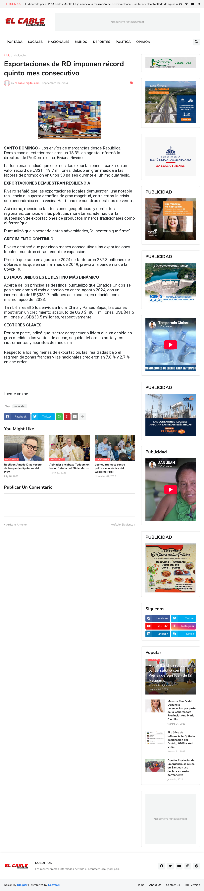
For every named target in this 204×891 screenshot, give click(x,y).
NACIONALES (58, 42)
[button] (196, 42)
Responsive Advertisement (127, 22)
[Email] (75, 416)
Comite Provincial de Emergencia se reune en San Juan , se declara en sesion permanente (181, 768)
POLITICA (123, 42)
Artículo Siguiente (122, 525)
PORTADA (15, 42)
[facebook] (180, 4)
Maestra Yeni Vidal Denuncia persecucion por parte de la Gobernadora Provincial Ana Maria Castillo (182, 710)
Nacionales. (20, 55)
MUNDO (81, 42)
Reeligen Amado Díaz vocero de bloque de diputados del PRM (23, 468)
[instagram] (187, 866)
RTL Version (192, 885)
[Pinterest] (67, 416)
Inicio (7, 55)
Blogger (22, 885)
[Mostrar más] (82, 416)
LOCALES (35, 42)
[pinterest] (199, 4)
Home (140, 885)
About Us (155, 885)
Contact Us (173, 885)
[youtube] (192, 4)
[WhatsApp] (59, 416)
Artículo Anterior (16, 525)
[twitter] (186, 4)
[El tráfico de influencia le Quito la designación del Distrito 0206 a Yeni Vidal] (155, 737)
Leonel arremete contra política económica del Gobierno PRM (110, 468)
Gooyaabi (54, 885)
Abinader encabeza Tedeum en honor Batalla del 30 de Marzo (69, 466)
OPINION (143, 42)
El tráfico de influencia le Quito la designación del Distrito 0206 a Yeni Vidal (181, 740)
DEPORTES (101, 42)
